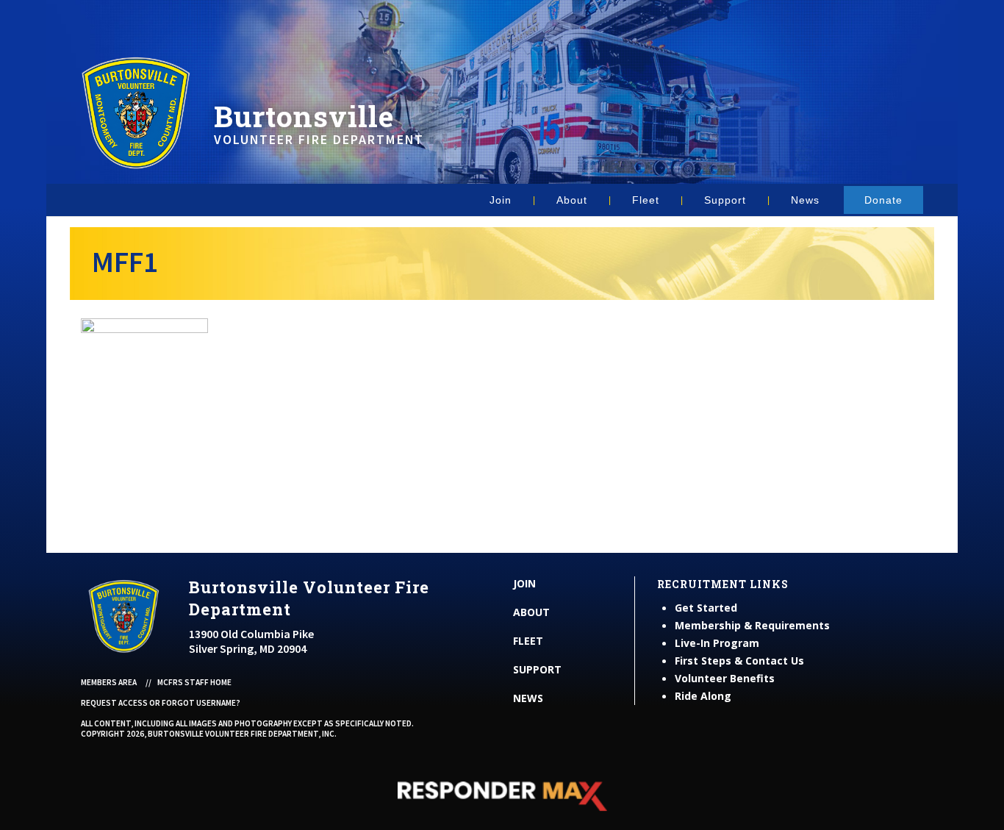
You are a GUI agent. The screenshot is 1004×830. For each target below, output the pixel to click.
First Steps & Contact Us (739, 661)
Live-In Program (717, 643)
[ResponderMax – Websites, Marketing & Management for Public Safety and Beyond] (502, 796)
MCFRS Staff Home (194, 682)
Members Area (109, 682)
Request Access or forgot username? (160, 703)
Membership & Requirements (752, 625)
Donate (883, 200)
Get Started (706, 608)
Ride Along (703, 696)
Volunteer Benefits (725, 678)
